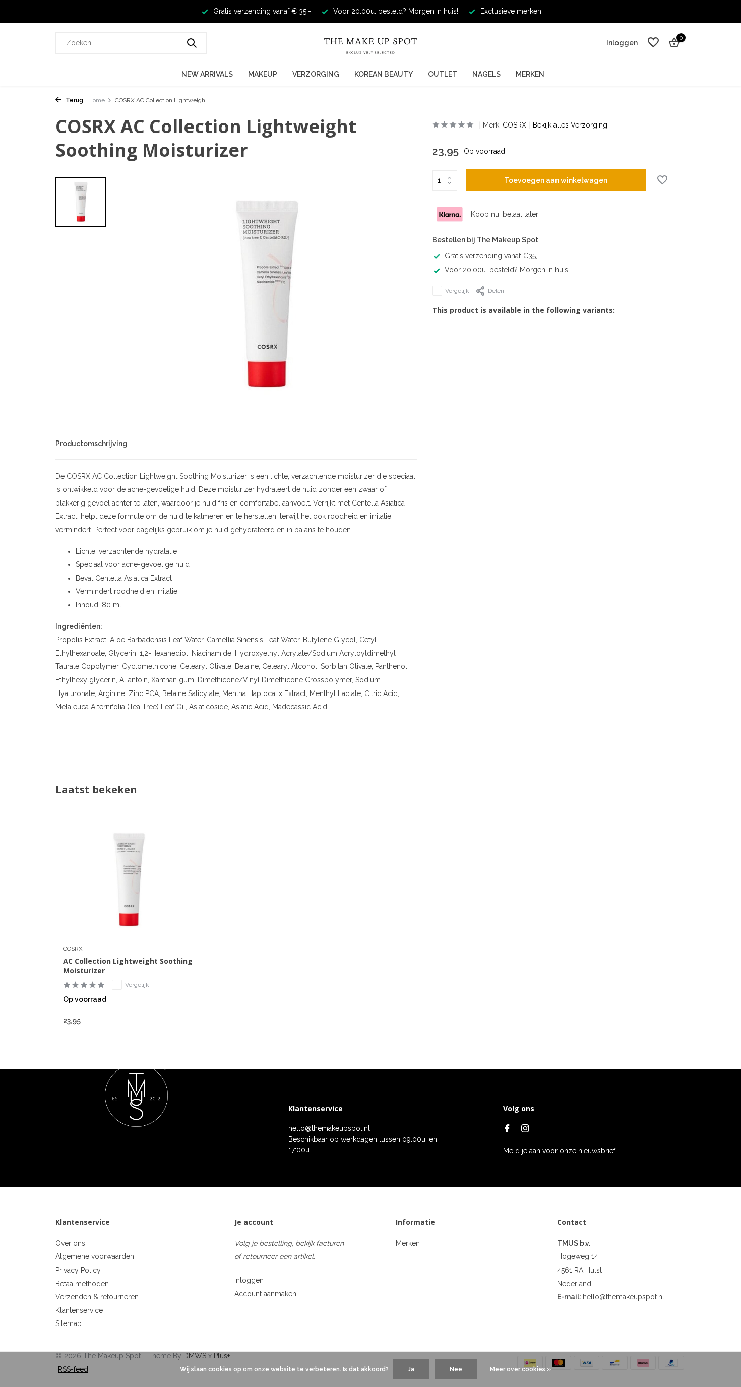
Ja (411, 1369)
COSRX (514, 125)
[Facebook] (507, 1129)
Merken (530, 74)
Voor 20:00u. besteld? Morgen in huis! (507, 270)
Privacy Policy (78, 1270)
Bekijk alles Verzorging (570, 125)
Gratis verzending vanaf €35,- (492, 255)
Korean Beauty (383, 74)
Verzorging (315, 74)
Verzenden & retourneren (97, 1297)
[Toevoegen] (176, 1020)
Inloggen (249, 1280)
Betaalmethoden (82, 1284)
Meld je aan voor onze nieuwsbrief (559, 1151)
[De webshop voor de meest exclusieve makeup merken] (370, 43)
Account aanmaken (265, 1294)
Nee (456, 1369)
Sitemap (68, 1323)
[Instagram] (525, 1129)
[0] (672, 43)
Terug (73, 100)
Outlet (442, 74)
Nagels (486, 74)
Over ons (70, 1243)
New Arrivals (207, 74)
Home (96, 100)
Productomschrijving (91, 443)
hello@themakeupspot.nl (623, 1297)
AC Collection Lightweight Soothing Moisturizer (128, 966)
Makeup (262, 74)
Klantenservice (79, 1310)
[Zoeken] (191, 43)
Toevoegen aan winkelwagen (555, 180)
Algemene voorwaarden (94, 1256)
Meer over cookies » (520, 1369)
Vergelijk (457, 290)
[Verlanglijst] (653, 43)
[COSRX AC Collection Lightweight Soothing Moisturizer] (128, 880)
